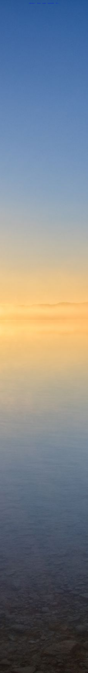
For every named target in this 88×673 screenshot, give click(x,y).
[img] (44, 336)
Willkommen (32, 3)
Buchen (39, 3)
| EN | (57, 3)
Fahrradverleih (51, 3)
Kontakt (44, 3)
